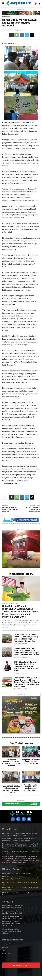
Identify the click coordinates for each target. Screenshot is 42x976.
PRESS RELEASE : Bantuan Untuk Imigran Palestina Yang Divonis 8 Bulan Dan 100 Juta (20, 834)
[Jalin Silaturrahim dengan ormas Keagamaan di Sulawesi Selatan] (31, 777)
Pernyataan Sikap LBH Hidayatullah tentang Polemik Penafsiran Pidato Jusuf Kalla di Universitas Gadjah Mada (20, 846)
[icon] (36, 4)
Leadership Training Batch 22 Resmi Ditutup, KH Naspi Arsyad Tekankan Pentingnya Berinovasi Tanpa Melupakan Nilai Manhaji (27, 682)
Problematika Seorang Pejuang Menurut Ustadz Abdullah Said (11, 924)
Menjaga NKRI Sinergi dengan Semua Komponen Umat (33, 509)
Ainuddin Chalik (7, 30)
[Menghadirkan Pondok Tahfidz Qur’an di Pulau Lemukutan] (31, 751)
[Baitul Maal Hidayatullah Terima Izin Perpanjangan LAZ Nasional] (11, 751)
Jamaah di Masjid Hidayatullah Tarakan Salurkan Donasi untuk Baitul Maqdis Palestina (11, 788)
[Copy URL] (32, 35)
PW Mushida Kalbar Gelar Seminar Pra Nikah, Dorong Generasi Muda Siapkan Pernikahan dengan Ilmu (26, 638)
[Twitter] (27, 35)
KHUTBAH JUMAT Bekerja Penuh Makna (16, 873)
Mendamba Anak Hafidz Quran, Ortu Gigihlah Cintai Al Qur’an (11, 931)
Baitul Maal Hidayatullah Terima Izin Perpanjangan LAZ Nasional (11, 762)
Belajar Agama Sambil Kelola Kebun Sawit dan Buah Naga (10, 509)
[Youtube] (29, 819)
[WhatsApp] (16, 35)
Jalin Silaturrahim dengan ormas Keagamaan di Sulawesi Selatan (31, 787)
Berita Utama (6, 16)
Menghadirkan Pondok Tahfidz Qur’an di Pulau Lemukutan (31, 761)
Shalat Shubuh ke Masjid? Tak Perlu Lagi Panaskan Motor (12, 906)
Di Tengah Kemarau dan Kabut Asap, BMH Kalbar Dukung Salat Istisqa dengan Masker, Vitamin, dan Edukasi (27, 651)
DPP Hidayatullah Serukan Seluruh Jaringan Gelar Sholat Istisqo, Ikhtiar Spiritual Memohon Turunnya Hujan (26, 666)
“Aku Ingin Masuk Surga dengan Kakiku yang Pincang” (12, 917)
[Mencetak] (11, 35)
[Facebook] (22, 35)
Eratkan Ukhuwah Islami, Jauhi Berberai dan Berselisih (12, 912)
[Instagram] (18, 819)
